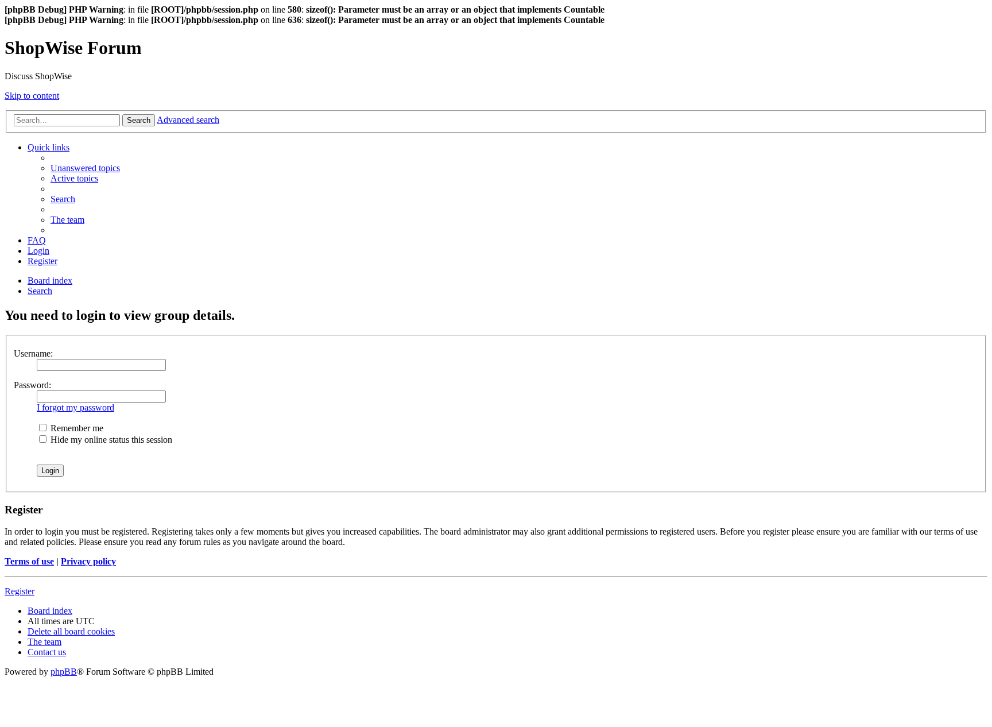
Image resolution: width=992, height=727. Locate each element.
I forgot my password (75, 407)
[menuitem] (85, 168)
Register (19, 591)
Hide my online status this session (110, 439)
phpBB (64, 671)
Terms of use (29, 561)
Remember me (75, 428)
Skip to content (32, 95)
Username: (33, 353)
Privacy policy (88, 561)
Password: (32, 385)
